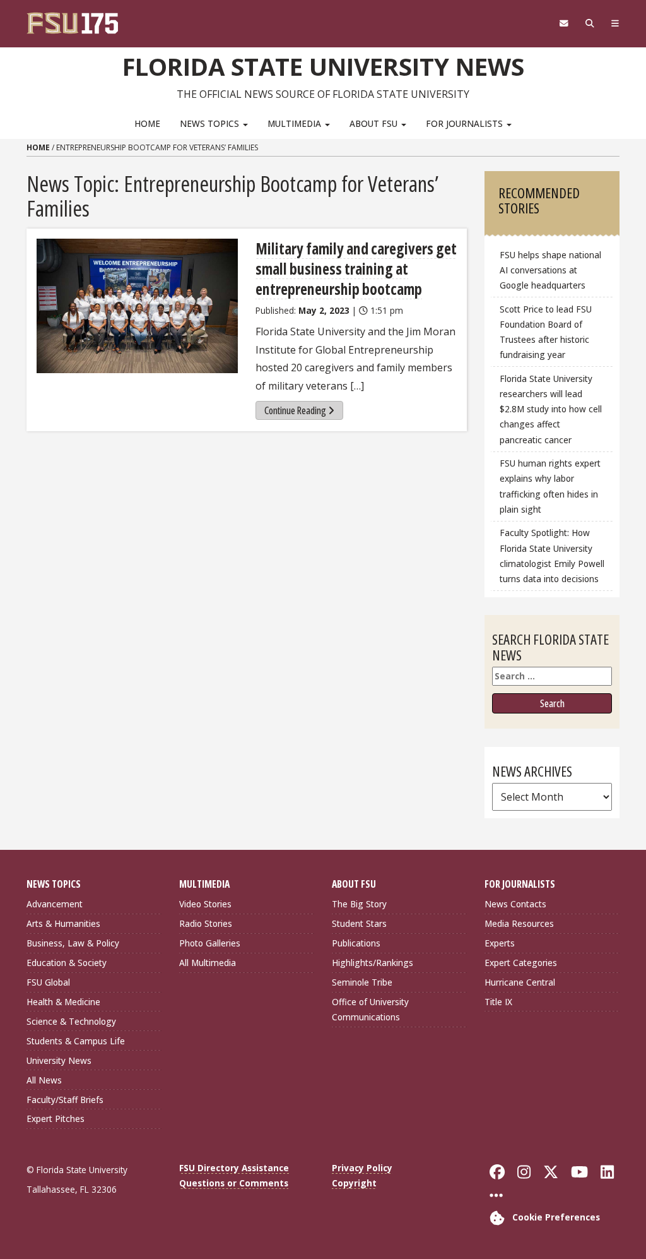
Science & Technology (71, 1021)
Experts (499, 943)
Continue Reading (295, 410)
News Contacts (515, 904)
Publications (356, 943)
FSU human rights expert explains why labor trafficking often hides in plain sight (550, 486)
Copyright (354, 1183)
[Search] (589, 23)
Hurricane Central (519, 982)
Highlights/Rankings (372, 963)
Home (147, 123)
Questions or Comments (233, 1183)
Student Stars (359, 923)
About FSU (374, 123)
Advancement (54, 904)
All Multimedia (207, 963)
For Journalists (465, 123)
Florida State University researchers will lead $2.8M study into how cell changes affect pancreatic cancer (551, 409)
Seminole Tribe (362, 982)
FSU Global (48, 982)
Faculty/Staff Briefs (64, 1100)
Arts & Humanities (63, 923)
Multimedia (295, 123)
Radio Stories (205, 923)
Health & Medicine (63, 1002)
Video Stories (205, 904)
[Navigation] (614, 23)
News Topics (211, 123)
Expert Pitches (55, 1119)
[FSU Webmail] (564, 23)
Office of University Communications (370, 1009)
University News (58, 1060)
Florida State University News (323, 66)
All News (44, 1080)
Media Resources (519, 923)
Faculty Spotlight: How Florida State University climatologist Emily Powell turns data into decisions (552, 555)
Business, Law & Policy (72, 943)
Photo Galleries (209, 943)
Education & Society (66, 963)
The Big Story (359, 904)
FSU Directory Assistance (234, 1168)
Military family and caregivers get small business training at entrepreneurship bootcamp (356, 268)
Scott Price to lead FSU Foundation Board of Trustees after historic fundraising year (546, 332)
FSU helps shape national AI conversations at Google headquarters (550, 270)
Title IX (498, 1002)
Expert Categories (520, 963)
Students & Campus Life (75, 1041)
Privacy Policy (362, 1168)
